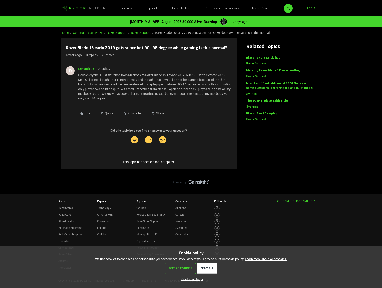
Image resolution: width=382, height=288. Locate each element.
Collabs (101, 234)
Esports (101, 227)
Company (181, 201)
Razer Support (117, 32)
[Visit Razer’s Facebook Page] (217, 208)
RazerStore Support (148, 221)
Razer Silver (261, 8)
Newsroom (181, 221)
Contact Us (182, 234)
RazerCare (142, 227)
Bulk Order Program (70, 234)
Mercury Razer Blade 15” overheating (273, 70)
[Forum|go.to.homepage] (84, 8)
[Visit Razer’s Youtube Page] (217, 234)
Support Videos (145, 241)
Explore (101, 201)
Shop (61, 201)
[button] (311, 8)
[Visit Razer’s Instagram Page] (217, 215)
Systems (252, 93)
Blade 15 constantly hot (263, 57)
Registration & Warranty (150, 214)
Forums (126, 8)
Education (64, 241)
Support (151, 8)
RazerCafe (64, 214)
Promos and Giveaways (221, 8)
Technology (104, 208)
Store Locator (66, 221)
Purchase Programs (70, 227)
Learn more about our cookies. (266, 259)
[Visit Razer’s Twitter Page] (217, 228)
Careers (179, 214)
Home (65, 32)
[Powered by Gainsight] (191, 183)
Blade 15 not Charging (261, 113)
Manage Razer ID (146, 234)
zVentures (181, 227)
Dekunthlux (86, 68)
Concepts (103, 221)
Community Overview (88, 32)
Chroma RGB (105, 214)
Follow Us (220, 201)
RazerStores (65, 208)
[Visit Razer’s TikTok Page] (217, 241)
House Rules (180, 8)
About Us (180, 208)
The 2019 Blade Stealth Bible (267, 100)
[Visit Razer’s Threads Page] (217, 221)
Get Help (141, 208)
